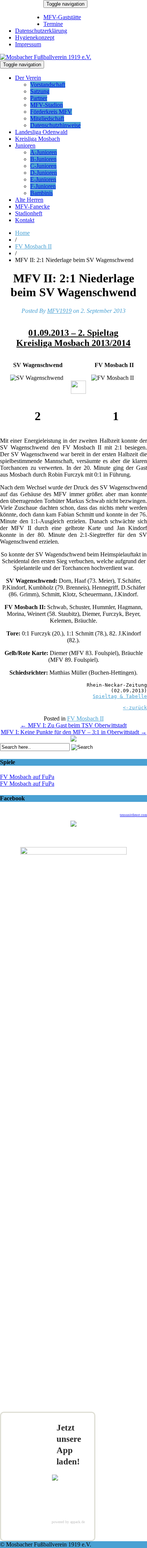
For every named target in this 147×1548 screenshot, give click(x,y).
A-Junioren (43, 152)
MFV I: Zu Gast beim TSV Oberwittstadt (73, 725)
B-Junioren (43, 159)
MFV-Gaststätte (62, 17)
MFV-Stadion (46, 105)
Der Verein (28, 78)
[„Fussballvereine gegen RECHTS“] (73, 739)
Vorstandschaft (47, 84)
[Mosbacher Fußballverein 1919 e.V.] (45, 57)
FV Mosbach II (33, 246)
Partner (38, 98)
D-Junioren (43, 172)
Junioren (25, 145)
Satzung (39, 91)
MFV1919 (59, 311)
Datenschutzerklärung (41, 30)
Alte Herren (29, 200)
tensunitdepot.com (133, 815)
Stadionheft (28, 213)
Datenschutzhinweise (55, 125)
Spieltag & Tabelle (120, 696)
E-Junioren (43, 179)
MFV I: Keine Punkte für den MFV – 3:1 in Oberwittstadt (74, 732)
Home (22, 233)
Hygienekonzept (34, 37)
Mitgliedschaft (47, 118)
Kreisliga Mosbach (37, 139)
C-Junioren (43, 166)
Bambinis (41, 193)
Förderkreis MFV (51, 111)
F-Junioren (43, 186)
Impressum (28, 44)
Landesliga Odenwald (41, 132)
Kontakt (24, 220)
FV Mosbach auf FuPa (27, 777)
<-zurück (135, 707)
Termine (53, 24)
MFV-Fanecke (32, 206)
